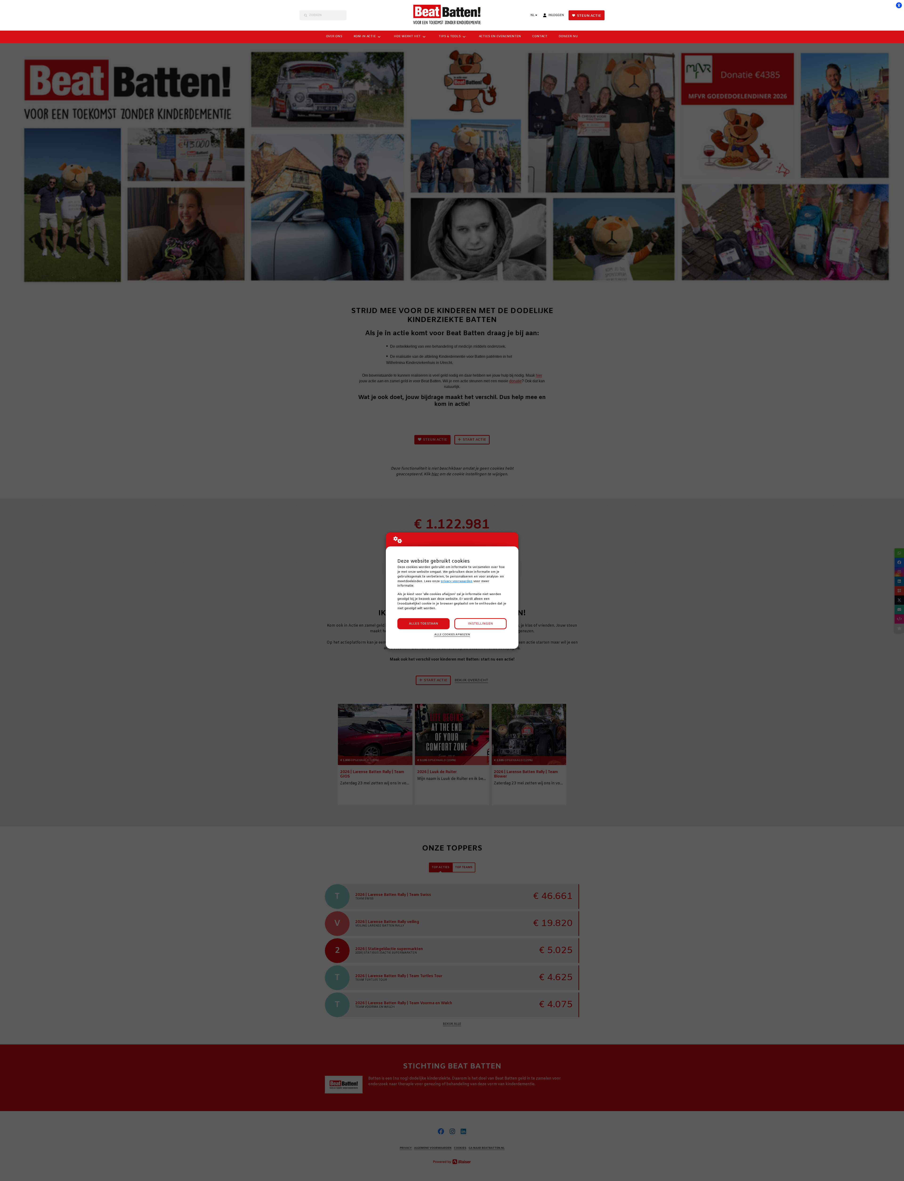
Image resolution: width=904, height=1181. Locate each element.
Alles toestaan (423, 624)
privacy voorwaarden (456, 581)
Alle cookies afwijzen (452, 635)
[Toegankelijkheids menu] (899, 5)
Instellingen (480, 624)
